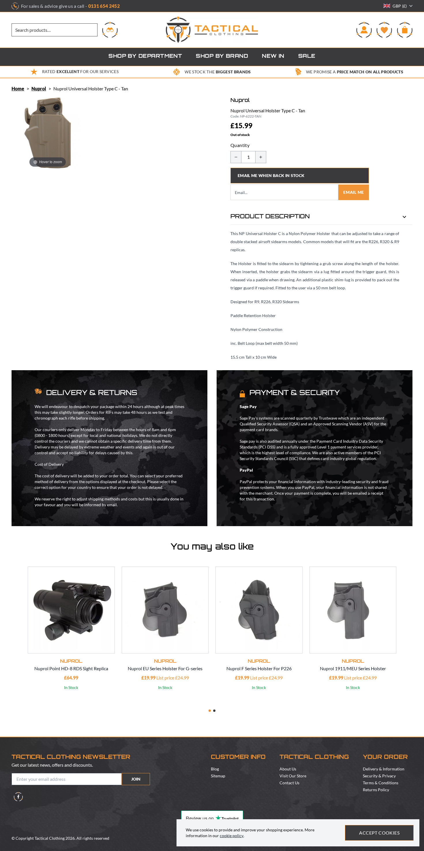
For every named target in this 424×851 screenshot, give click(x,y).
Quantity (239, 145)
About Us (287, 768)
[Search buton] (109, 30)
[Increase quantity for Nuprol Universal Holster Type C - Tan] (260, 157)
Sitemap (218, 775)
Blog (215, 768)
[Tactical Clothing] (212, 30)
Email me (353, 192)
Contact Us (289, 782)
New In (273, 56)
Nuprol (38, 88)
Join (135, 778)
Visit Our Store (292, 775)
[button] (210, 711)
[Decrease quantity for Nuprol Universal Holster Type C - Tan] (235, 157)
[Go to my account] (364, 30)
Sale (307, 56)
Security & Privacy (379, 775)
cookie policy (231, 835)
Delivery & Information (383, 768)
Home (18, 88)
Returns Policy (376, 789)
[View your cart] (404, 30)
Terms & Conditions (380, 782)
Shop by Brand (222, 56)
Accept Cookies (379, 832)
